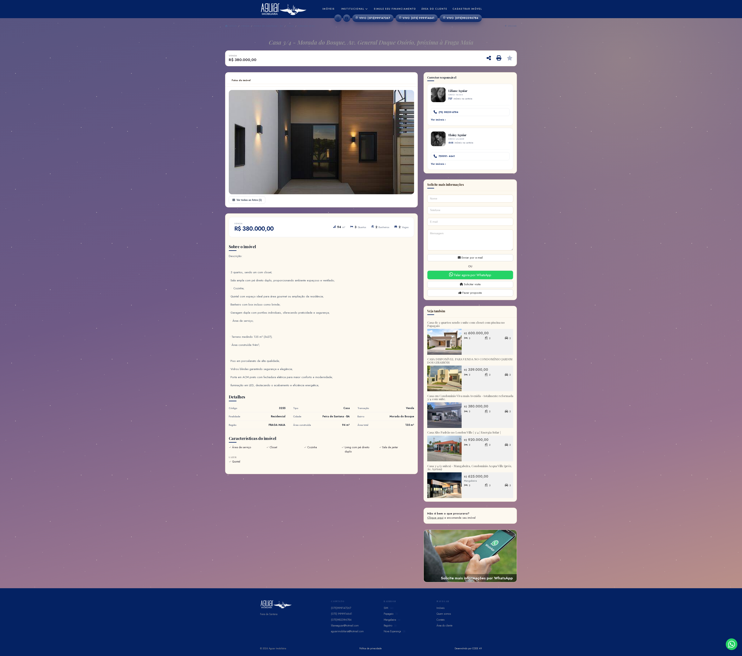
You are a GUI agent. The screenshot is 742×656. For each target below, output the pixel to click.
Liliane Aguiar (458, 91)
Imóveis (328, 8)
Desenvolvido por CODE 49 (468, 648)
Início (232, 25)
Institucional (352, 8)
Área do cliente (434, 8)
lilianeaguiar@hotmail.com (345, 625)
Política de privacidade (370, 648)
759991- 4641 (447, 156)
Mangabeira (392, 620)
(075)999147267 (374, 18)
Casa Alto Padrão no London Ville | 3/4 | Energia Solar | (464, 432)
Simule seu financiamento (395, 8)
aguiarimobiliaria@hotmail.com (347, 631)
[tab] (241, 80)
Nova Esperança (394, 631)
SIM (388, 608)
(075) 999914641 (418, 18)
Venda (245, 25)
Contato (441, 620)
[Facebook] (346, 18)
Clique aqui (435, 518)
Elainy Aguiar (457, 135)
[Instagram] (338, 18)
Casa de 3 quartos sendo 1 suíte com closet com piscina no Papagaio (466, 324)
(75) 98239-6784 (448, 112)
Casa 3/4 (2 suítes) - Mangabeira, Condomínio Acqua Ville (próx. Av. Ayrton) (469, 467)
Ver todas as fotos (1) (249, 200)
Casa (290, 25)
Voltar (512, 25)
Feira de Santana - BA (268, 25)
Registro (390, 625)
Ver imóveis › (438, 119)
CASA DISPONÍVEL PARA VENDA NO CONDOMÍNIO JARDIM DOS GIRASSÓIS (469, 360)
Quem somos (444, 614)
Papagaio (391, 614)
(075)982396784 (462, 18)
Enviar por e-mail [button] (472, 257)
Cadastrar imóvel (467, 8)
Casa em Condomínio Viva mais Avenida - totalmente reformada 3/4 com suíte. (470, 397)
